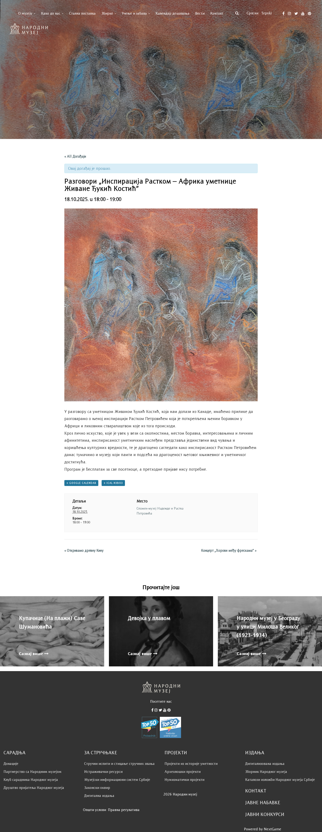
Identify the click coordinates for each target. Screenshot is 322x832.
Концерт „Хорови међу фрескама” (228, 550)
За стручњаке (100, 752)
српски (252, 13)
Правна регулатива (124, 810)
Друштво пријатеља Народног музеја (34, 788)
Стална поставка (82, 13)
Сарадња (14, 752)
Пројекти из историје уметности (191, 764)
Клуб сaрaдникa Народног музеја (31, 780)
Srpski (266, 13)
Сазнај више (31, 653)
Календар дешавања (173, 13)
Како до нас (50, 13)
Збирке (107, 13)
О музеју (25, 13)
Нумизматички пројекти (184, 780)
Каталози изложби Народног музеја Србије (280, 780)
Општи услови (94, 810)
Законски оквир (97, 788)
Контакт (216, 13)
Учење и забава (134, 13)
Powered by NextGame (262, 829)
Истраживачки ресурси (103, 772)
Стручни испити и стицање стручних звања (119, 764)
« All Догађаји (75, 156)
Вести (200, 13)
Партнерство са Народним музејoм (33, 772)
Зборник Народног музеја (266, 772)
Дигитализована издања (265, 764)
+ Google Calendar (81, 482)
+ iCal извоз (113, 482)
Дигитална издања (99, 796)
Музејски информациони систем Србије (117, 780)
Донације (11, 764)
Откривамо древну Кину (83, 550)
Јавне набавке (262, 802)
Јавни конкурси (264, 814)
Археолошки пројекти (183, 772)
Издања (254, 752)
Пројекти (176, 752)
